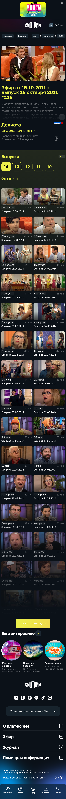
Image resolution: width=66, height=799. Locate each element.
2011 (61, 36)
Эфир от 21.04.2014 (45, 498)
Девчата (48, 36)
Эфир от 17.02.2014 (45, 613)
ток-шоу (32, 136)
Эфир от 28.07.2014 (12, 412)
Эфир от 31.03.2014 (12, 555)
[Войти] (51, 25)
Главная (7, 36)
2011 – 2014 (16, 130)
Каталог (22, 36)
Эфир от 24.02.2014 (12, 613)
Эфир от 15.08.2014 (12, 211)
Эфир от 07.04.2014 (45, 527)
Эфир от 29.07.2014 (45, 383)
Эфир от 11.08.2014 (12, 268)
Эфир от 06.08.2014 (45, 297)
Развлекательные (13, 136)
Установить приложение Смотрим (33, 711)
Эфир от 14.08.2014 (45, 211)
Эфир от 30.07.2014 (12, 383)
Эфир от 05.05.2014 (45, 469)
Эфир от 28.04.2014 (12, 498)
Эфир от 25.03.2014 (45, 555)
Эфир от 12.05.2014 (12, 469)
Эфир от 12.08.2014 (45, 240)
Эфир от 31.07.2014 (45, 354)
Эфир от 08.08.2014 (45, 268)
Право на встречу (28, 664)
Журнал (11, 747)
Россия (30, 130)
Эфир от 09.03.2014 (45, 584)
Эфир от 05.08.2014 (12, 326)
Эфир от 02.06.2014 (45, 412)
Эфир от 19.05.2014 (45, 440)
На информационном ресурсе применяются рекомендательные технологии (26, 771)
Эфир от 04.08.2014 (45, 326)
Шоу (35, 36)
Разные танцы (53, 663)
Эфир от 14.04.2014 (12, 527)
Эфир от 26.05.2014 (12, 440)
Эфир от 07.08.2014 (12, 297)
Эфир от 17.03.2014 (12, 584)
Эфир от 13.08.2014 (12, 240)
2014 (15, 178)
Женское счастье (6, 664)
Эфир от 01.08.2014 (12, 354)
